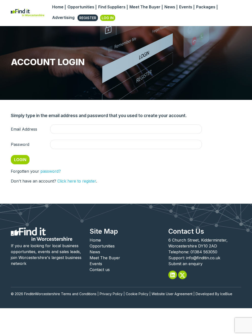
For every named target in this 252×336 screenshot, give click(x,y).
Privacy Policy (111, 294)
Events (185, 6)
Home (57, 6)
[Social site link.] (172, 275)
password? (50, 171)
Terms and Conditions (78, 294)
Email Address (24, 129)
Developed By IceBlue (214, 294)
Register (87, 18)
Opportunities (80, 6)
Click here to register (76, 181)
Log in (108, 18)
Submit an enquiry (185, 263)
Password (20, 144)
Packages (205, 6)
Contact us (100, 269)
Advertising (63, 17)
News (169, 6)
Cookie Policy (137, 294)
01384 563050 (203, 251)
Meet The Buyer (144, 6)
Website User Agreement (172, 294)
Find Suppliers (112, 6)
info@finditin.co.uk (203, 257)
